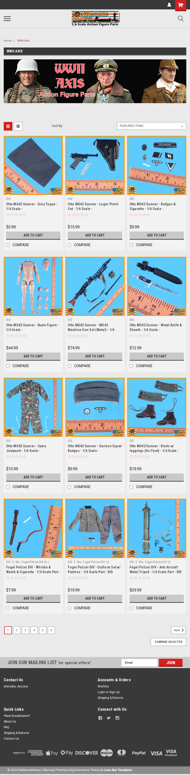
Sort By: (57, 126)
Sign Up (114, 692)
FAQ (6, 727)
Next (177, 630)
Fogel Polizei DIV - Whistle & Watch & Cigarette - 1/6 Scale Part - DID (33, 572)
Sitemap (48, 770)
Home (8, 40)
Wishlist (103, 686)
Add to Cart (33, 235)
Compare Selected (168, 642)
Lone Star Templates (118, 770)
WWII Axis (23, 40)
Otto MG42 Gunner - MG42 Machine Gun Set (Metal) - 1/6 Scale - (91, 329)
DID (8, 199)
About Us (10, 721)
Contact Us (11, 738)
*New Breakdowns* (17, 716)
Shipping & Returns (110, 698)
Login (101, 692)
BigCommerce (79, 770)
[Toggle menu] (7, 18)
